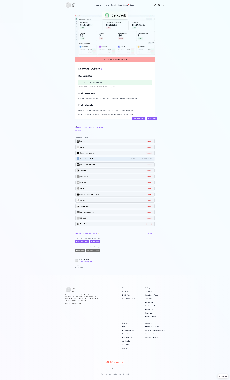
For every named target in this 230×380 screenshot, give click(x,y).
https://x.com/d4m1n (86, 261)
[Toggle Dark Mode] (163, 5)
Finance (84, 128)
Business (78, 128)
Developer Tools (138, 119)
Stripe (95, 128)
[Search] (159, 5)
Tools (101, 128)
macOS (90, 128)
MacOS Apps (152, 119)
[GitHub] (117, 369)
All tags (77, 130)
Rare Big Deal (124, 374)
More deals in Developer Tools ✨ (87, 234)
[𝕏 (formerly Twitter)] (112, 369)
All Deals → (151, 234)
